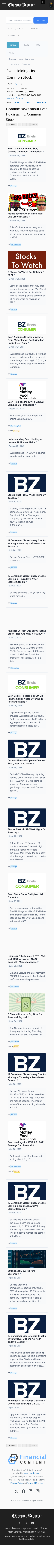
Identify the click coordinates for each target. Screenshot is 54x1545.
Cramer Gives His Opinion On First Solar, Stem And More (26, 762)
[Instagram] (37, 1491)
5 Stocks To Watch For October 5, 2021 (26, 274)
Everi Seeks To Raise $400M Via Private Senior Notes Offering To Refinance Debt (26, 698)
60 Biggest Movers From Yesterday (21, 1272)
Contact (37, 1536)
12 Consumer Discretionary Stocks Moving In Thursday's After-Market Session (27, 578)
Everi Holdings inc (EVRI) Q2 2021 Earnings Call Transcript (26, 403)
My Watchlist (35, 28)
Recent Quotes (14, 28)
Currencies (29, 59)
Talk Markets (15, 668)
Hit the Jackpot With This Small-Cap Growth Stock (25, 215)
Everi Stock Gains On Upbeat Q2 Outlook (25, 896)
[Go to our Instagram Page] (32, 1523)
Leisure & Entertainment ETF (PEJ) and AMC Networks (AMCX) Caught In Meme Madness (27, 959)
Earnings (17, 431)
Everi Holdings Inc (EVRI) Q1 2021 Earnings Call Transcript (26, 1144)
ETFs (38, 45)
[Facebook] (23, 1491)
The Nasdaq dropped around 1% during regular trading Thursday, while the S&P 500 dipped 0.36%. (27, 1031)
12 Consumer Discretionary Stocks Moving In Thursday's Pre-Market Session (27, 1077)
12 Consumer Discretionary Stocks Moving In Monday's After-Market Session (27, 543)
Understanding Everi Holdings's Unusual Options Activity (25, 441)
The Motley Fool (16, 244)
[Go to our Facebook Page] (19, 1523)
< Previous (12, 124)
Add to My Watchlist (15, 98)
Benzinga (14, 186)
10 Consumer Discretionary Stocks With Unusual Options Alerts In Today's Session (27, 1338)
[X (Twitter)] (16, 1491)
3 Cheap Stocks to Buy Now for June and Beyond (25, 1016)
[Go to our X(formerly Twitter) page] (26, 1523)
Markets (13, 45)
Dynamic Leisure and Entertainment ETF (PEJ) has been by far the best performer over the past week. (27, 976)
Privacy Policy (16, 1483)
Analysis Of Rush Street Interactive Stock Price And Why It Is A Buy (27, 632)
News (21, 59)
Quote (16, 102)
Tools (12, 53)
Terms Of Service (35, 1483)
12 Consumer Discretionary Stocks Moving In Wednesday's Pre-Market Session (27, 1205)
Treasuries (26, 64)
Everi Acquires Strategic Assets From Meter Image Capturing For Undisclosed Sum (26, 340)
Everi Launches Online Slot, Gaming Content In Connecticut (26, 150)
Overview (12, 59)
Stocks (26, 45)
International (14, 64)
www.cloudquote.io (32, 1473)
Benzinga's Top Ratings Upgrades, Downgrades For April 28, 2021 (26, 1402)
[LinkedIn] (30, 1491)
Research (41, 102)
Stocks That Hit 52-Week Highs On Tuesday (27, 496)
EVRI (17, 83)
